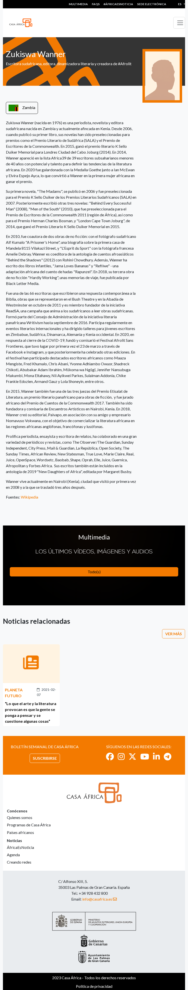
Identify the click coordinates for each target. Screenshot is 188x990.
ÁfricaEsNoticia (20, 847)
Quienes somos (19, 817)
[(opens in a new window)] (110, 756)
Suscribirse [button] (45, 758)
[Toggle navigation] (179, 23)
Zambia (28, 107)
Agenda (13, 854)
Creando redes (19, 862)
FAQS (96, 4)
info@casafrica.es (97, 899)
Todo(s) (94, 571)
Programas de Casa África (29, 824)
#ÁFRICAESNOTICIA (118, 4)
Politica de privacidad (94, 986)
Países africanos (20, 832)
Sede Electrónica (151, 4)
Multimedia (78, 4)
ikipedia (31, 497)
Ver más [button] (173, 633)
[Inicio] (22, 22)
